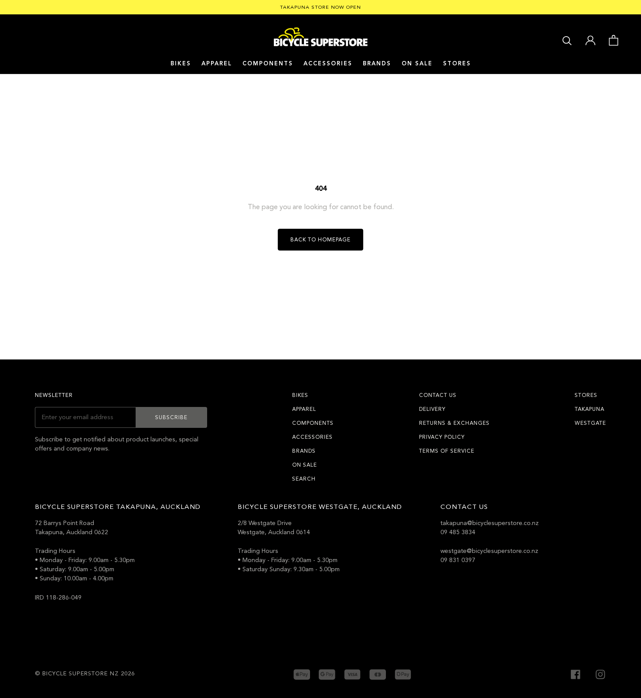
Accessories (327, 64)
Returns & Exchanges (454, 423)
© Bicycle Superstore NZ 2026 (85, 674)
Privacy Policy (442, 437)
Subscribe (171, 417)
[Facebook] (575, 673)
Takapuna (589, 409)
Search (304, 479)
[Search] (567, 40)
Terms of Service (446, 451)
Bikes (180, 64)
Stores (457, 64)
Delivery (432, 409)
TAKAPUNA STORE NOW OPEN (320, 7)
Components (267, 64)
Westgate (590, 423)
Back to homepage (320, 239)
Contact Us (438, 395)
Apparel (216, 64)
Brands (304, 451)
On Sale (417, 64)
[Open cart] (613, 39)
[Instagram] (600, 673)
